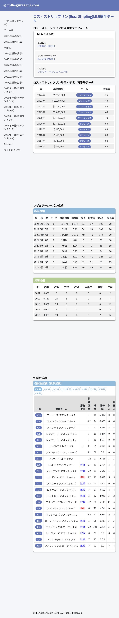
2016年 (38, 393)
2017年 (102, 389)
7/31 (38, 471)
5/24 (38, 483)
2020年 (74, 389)
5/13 (38, 495)
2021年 (65, 389)
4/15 (38, 527)
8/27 (38, 446)
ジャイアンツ (84, 100)
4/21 (38, 520)
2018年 (93, 389)
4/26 (38, 514)
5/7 (38, 502)
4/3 (38, 539)
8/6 (38, 465)
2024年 (38, 389)
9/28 (38, 415)
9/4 (38, 427)
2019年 (84, 389)
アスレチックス (84, 95)
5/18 (38, 489)
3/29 (38, 545)
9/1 (38, 433)
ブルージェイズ (84, 106)
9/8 (38, 421)
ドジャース (84, 123)
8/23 (38, 452)
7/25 (38, 477)
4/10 (38, 533)
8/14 (38, 458)
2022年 (56, 389)
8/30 (38, 440)
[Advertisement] (74, 176)
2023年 (47, 389)
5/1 (38, 508)
